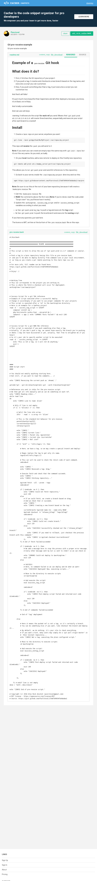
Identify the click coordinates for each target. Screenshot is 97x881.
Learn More (83, 17)
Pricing (4, 874)
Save (81, 33)
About (4, 870)
